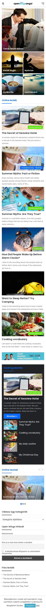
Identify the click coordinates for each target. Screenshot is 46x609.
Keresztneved (7, 533)
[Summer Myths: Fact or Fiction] (23, 488)
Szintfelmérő (31, 92)
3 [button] (25, 503)
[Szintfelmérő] (33, 84)
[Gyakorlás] (12, 84)
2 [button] (23, 503)
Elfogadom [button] (30, 606)
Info (37, 605)
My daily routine (27, 443)
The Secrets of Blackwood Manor (16, 575)
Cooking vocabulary (14, 339)
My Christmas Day (28, 454)
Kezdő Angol (9, 70)
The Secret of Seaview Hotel (19, 133)
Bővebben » (12, 416)
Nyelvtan (29, 70)
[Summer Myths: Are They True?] (10, 425)
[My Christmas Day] (10, 458)
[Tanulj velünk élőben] (23, 30)
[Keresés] (3, 4)
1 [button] (21, 504)
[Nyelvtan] (33, 62)
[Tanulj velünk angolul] (23, 356)
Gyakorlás (8, 92)
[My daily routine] (10, 447)
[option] (23, 52)
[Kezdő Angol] (12, 62)
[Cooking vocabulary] (10, 436)
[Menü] (43, 4)
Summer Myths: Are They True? (21, 214)
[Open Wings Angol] (23, 3)
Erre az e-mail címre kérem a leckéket (17, 542)
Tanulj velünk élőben (13, 48)
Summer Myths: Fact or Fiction (21, 173)
